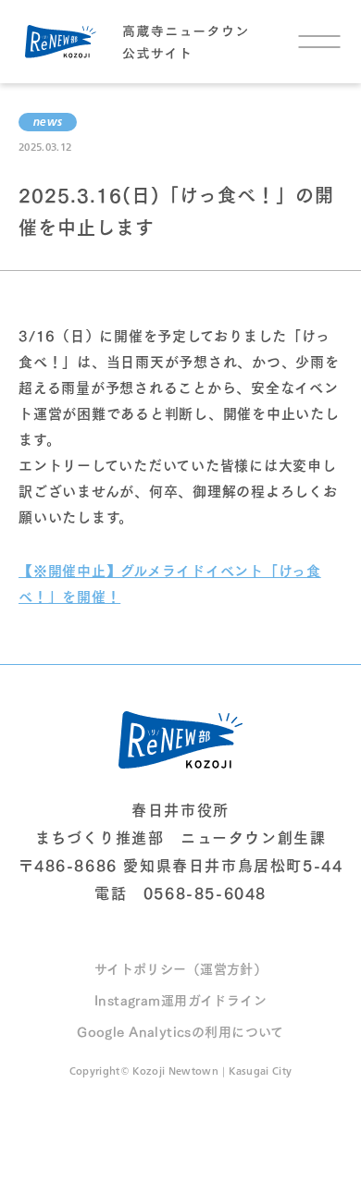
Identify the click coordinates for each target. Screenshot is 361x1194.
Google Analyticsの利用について (180, 1030)
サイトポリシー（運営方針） (180, 968)
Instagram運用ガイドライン (180, 999)
